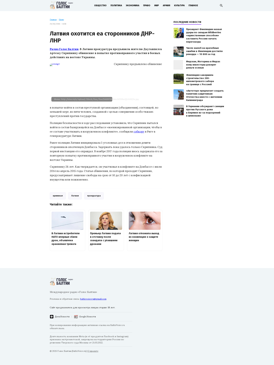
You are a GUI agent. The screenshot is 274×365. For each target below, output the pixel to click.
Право (146, 5)
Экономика (132, 5)
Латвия (75, 195)
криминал (58, 195)
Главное (193, 5)
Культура (179, 5)
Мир (156, 5)
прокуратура (94, 195)
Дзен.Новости (62, 316)
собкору (139, 131)
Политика (116, 5)
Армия (166, 5)
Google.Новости (87, 316)
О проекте (93, 351)
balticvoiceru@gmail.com (93, 298)
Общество (100, 5)
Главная (53, 19)
